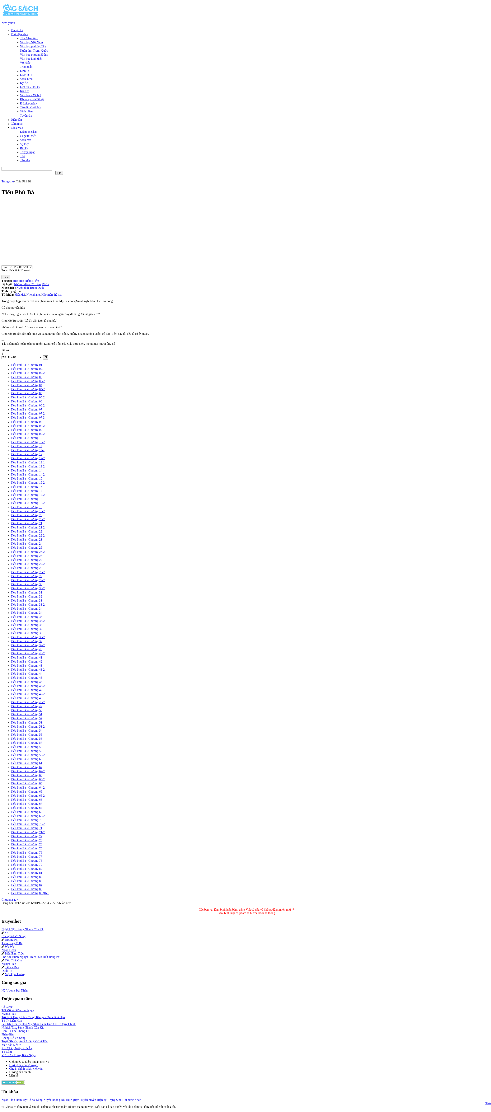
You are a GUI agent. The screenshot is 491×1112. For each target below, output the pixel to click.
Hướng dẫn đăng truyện (23, 1065)
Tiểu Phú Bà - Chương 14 (26, 470)
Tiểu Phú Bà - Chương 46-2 (28, 685)
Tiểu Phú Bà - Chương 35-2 (28, 620)
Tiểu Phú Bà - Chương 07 (26, 409)
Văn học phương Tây (33, 46)
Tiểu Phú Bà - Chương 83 (26, 881)
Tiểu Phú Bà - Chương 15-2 (28, 482)
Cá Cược (7, 1006)
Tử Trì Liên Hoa (12, 1020)
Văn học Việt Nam (31, 42)
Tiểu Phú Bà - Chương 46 (26, 681)
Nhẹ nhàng (33, 294)
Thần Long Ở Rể (12, 943)
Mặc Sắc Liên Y (11, 1044)
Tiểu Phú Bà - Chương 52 (26, 718)
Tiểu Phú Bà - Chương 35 (26, 616)
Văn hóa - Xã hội (30, 95)
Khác (137, 1099)
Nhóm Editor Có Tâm (27, 284)
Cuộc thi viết (27, 136)
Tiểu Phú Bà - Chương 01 (26, 364)
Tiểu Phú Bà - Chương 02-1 (28, 368)
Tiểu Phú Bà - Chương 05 (26, 393)
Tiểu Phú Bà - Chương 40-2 (28, 653)
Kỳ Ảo (24, 83)
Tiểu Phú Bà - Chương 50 (26, 710)
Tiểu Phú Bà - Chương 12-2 (28, 458)
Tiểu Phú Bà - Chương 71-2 (28, 832)
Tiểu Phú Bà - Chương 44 (26, 673)
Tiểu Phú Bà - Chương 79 (26, 864)
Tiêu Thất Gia (13, 960)
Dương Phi (11, 939)
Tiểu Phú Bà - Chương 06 (26, 401)
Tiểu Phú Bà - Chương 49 (26, 706)
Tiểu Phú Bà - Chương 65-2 (28, 795)
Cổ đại (31, 1099)
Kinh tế (24, 91)
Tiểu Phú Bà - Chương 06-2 (28, 405)
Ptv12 (45, 284)
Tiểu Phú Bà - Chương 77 (26, 856)
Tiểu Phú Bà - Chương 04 (26, 385)
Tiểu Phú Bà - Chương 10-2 (28, 442)
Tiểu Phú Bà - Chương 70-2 (28, 824)
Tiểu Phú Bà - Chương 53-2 (28, 726)
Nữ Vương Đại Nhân (15, 990)
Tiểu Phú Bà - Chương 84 (26, 885)
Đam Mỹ (21, 1099)
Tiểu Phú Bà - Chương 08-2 (28, 425)
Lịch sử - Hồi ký (30, 87)
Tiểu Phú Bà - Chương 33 (26, 600)
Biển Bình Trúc (14, 953)
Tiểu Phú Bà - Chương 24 (26, 543)
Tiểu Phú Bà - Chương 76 (26, 852)
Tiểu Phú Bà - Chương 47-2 (28, 694)
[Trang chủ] (20, 15)
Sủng (39, 1099)
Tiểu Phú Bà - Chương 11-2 (27, 450)
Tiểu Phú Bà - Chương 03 (26, 377)
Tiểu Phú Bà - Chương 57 (26, 742)
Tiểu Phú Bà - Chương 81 (26, 872)
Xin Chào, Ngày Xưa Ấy (17, 1048)
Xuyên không (51, 1099)
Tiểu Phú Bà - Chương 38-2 (28, 637)
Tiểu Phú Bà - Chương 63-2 (28, 779)
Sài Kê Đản (12, 967)
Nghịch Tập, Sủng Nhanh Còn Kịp (23, 929)
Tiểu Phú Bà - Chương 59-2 (28, 755)
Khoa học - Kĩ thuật (32, 99)
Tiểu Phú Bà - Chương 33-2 (28, 604)
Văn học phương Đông (34, 54)
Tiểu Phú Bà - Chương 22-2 (28, 535)
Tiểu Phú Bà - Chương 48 (26, 698)
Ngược (74, 1099)
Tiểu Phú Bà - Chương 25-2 (28, 551)
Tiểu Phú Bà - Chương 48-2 (28, 702)
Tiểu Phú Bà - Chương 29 (26, 576)
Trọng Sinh (115, 1099)
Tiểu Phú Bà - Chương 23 (26, 539)
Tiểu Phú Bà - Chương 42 (26, 661)
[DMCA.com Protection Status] (13, 1083)
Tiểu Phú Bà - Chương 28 (26, 568)
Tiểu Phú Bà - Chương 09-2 (28, 433)
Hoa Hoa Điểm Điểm (26, 280)
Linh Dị (25, 71)
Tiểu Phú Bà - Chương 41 (26, 657)
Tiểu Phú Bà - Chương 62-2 (28, 771)
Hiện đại (20, 294)
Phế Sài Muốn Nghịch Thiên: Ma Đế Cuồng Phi (31, 957)
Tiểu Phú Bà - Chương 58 (26, 746)
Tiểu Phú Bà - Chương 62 (26, 767)
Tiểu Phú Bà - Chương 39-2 (28, 645)
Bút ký (24, 148)
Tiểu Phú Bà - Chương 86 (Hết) (30, 893)
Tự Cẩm (7, 1051)
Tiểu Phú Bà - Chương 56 (26, 738)
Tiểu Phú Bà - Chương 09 (26, 429)
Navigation (8, 23)
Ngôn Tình (8, 1099)
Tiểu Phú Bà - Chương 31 (26, 592)
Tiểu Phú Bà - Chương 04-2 (28, 389)
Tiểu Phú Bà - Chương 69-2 (28, 816)
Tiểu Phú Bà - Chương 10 (26, 437)
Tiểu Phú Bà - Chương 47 (26, 690)
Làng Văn (17, 127)
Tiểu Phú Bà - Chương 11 (26, 446)
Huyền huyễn (88, 1099)
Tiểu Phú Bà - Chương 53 (26, 722)
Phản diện (8, 1034)
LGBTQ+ (26, 75)
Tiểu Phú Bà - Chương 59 (26, 751)
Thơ (22, 156)
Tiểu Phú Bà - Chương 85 (26, 889)
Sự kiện (24, 144)
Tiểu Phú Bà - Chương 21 (26, 523)
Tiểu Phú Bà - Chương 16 (26, 486)
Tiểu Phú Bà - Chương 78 (26, 860)
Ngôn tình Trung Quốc (34, 50)
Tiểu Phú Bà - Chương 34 (26, 608)
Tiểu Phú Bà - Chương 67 (26, 803)
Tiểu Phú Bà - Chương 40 (26, 649)
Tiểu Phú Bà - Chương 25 (26, 547)
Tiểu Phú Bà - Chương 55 (26, 734)
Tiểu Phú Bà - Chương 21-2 (28, 527)
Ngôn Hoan (9, 950)
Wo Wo (9, 946)
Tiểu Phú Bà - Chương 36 (26, 624)
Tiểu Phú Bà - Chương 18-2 (28, 502)
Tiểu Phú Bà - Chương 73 (26, 840)
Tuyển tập (26, 115)
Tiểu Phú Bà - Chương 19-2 (28, 511)
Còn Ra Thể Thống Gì (15, 1031)
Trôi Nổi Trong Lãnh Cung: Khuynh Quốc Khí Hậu (33, 1017)
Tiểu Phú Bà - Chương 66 (26, 799)
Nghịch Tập (9, 963)
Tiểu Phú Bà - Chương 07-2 (28, 413)
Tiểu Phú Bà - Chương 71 (26, 828)
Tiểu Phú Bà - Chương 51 (26, 714)
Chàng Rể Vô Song (14, 936)
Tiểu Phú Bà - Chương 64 (26, 783)
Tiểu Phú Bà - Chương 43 (26, 665)
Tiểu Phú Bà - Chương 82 (26, 877)
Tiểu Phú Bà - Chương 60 (26, 759)
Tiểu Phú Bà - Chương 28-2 (28, 572)
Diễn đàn (16, 119)
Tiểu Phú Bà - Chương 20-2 (28, 519)
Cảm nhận (17, 123)
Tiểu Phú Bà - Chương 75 (26, 848)
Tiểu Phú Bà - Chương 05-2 (28, 397)
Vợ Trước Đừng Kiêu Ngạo (18, 1055)
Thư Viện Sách (29, 38)
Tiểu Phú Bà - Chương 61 (26, 763)
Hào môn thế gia (51, 294)
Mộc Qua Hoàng (15, 974)
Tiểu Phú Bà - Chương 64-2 (28, 787)
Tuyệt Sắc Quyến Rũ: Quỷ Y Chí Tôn (25, 1041)
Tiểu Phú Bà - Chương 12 (26, 454)
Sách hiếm (26, 111)
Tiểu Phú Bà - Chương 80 (26, 868)
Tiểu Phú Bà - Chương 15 (26, 478)
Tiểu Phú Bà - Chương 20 (26, 515)
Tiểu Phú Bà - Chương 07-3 (28, 417)
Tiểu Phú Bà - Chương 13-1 (28, 462)
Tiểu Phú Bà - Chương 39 (26, 641)
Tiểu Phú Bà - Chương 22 (26, 531)
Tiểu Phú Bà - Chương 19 (26, 507)
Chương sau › (10, 899)
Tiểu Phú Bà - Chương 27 (26, 559)
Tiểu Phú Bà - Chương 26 (26, 555)
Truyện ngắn (27, 152)
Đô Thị (65, 1099)
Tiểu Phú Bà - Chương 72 (26, 836)
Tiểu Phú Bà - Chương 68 (26, 807)
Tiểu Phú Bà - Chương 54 (26, 730)
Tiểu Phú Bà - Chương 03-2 (28, 381)
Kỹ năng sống (28, 103)
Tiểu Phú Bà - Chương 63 (26, 775)
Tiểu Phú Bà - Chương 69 (26, 812)
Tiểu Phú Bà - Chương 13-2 (28, 466)
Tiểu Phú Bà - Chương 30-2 (28, 588)
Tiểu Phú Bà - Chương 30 (26, 584)
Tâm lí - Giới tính (30, 107)
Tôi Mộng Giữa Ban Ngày (18, 1010)
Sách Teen (26, 79)
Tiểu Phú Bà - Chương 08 (26, 421)
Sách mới (25, 140)
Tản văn (25, 160)
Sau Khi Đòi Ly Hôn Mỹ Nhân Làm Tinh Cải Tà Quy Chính (39, 1024)
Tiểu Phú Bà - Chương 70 (26, 820)
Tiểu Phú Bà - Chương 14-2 (28, 474)
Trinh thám (26, 66)
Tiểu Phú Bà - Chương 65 (26, 791)
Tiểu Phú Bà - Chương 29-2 (28, 580)
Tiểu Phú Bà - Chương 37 (26, 629)
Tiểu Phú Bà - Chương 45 (26, 677)
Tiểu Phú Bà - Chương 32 (26, 596)
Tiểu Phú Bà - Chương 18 (26, 498)
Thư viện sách (19, 34)
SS (6, 932)
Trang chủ (17, 30)
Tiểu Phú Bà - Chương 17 (26, 490)
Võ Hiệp (25, 62)
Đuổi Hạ (7, 970)
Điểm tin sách (28, 131)
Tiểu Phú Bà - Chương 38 (26, 633)
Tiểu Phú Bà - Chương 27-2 (28, 563)
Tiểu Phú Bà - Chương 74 (26, 844)
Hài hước (128, 1099)
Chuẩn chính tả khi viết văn (26, 1068)
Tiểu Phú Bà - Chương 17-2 (28, 494)
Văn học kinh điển (31, 58)
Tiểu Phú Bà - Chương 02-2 (28, 372)
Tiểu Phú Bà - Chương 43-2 (28, 669)
